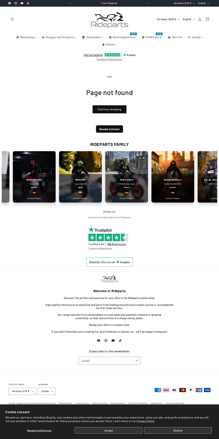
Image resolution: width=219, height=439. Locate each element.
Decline (178, 430)
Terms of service (99, 403)
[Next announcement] (148, 3)
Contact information (137, 403)
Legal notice (156, 403)
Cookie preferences (175, 403)
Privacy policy (82, 403)
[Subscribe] (136, 361)
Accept (108, 430)
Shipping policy (118, 403)
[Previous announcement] (70, 3)
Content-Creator (30, 198)
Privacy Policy (145, 421)
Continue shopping (109, 109)
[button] (12, 19)
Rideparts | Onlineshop (26, 403)
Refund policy (65, 403)
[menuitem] (26, 37)
